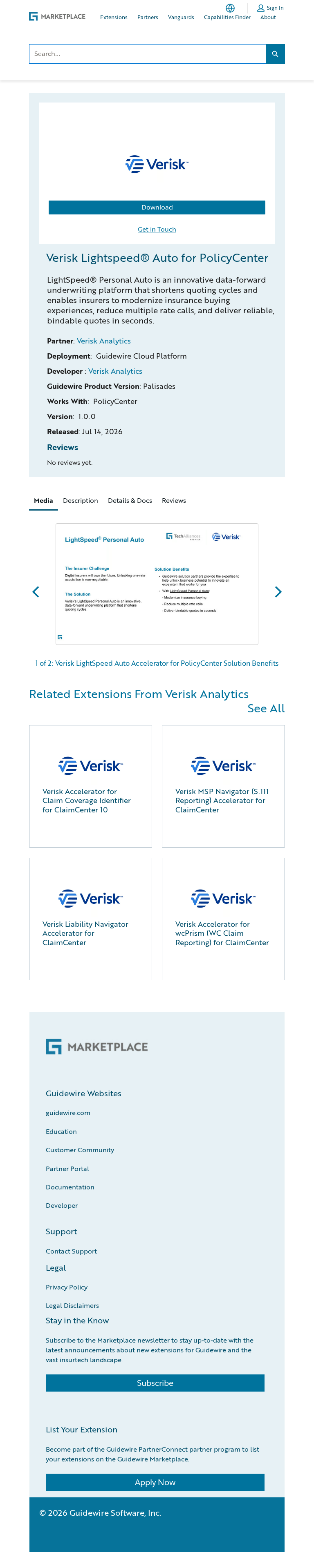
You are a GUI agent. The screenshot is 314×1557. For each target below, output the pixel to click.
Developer (62, 1205)
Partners (147, 17)
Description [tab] (80, 500)
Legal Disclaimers (72, 1305)
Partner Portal (67, 1168)
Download (157, 207)
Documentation (70, 1186)
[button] (270, 8)
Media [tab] (43, 500)
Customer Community (80, 1149)
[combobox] (147, 54)
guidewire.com (68, 1112)
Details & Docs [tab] (130, 500)
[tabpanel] (157, 592)
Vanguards (181, 17)
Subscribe (155, 1383)
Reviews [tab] (174, 500)
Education (61, 1131)
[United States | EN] (232, 8)
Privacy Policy (66, 1287)
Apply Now (155, 1482)
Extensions (114, 17)
